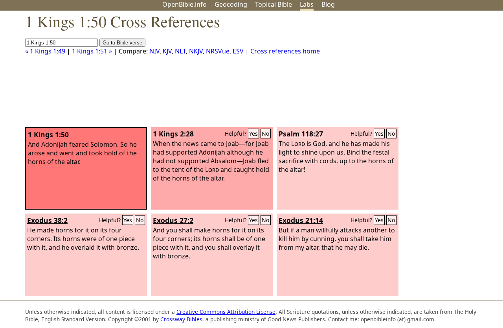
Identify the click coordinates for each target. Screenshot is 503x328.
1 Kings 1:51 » (92, 51)
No (266, 133)
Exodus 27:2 (173, 220)
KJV (167, 51)
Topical (273, 4)
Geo (231, 4)
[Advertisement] (423, 72)
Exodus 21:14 (301, 220)
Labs (307, 4)
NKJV (196, 51)
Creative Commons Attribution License (225, 311)
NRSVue (217, 51)
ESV (238, 51)
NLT (180, 51)
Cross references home (285, 51)
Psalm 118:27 (301, 133)
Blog (328, 4)
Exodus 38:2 (47, 220)
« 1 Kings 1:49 (45, 51)
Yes (253, 133)
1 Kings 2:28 (173, 133)
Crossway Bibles (181, 319)
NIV (154, 51)
